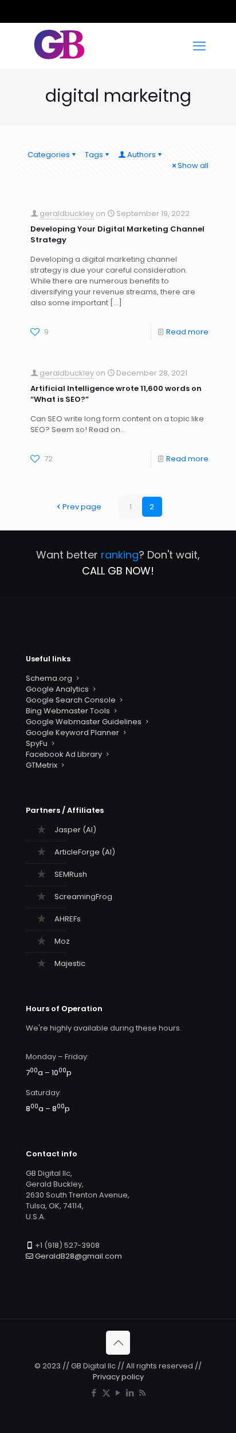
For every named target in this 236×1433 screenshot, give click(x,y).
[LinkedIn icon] (130, 1393)
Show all (193, 165)
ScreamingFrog (83, 896)
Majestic (69, 963)
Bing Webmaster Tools (68, 710)
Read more (187, 331)
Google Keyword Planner (72, 732)
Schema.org (49, 678)
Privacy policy (118, 1376)
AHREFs (67, 918)
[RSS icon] (142, 1393)
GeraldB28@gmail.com (78, 1256)
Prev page (81, 506)
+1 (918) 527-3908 (67, 1245)
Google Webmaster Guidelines (83, 721)
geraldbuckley (67, 213)
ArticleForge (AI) (84, 852)
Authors (141, 154)
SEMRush (70, 874)
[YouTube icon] (118, 1393)
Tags (94, 154)
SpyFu (37, 743)
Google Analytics (57, 689)
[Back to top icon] (118, 1343)
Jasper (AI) (75, 829)
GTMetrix (41, 765)
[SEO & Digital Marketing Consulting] (59, 57)
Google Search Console (71, 699)
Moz (62, 941)
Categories (48, 154)
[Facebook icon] (94, 1393)
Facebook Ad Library (64, 754)
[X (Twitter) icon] (106, 1393)
